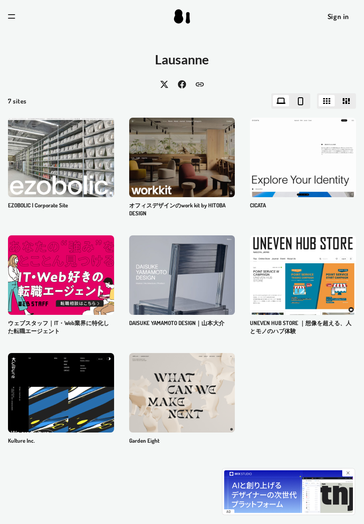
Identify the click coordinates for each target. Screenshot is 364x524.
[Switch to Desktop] (281, 101)
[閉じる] (348, 472)
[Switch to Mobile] (301, 101)
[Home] (182, 16)
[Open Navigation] (11, 16)
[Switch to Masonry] (346, 101)
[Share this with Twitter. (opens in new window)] (164, 84)
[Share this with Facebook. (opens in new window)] (182, 84)
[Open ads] (61, 275)
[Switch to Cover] (327, 101)
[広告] (288, 491)
